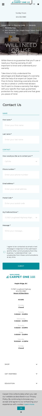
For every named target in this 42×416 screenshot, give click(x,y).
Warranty (32, 25)
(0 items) (38, 4)
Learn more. (29, 404)
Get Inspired (11, 374)
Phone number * (9, 169)
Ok (21, 408)
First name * (7, 120)
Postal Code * (8, 198)
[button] (30, 4)
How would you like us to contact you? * (18, 156)
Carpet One (5, 25)
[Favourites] (34, 4)
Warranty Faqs (10, 28)
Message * (6, 225)
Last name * (7, 134)
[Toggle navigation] (3, 4)
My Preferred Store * (10, 212)
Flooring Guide (19, 25)
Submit (21, 266)
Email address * (8, 183)
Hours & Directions (21, 293)
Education (10, 383)
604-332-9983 (21, 17)
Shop (7, 364)
